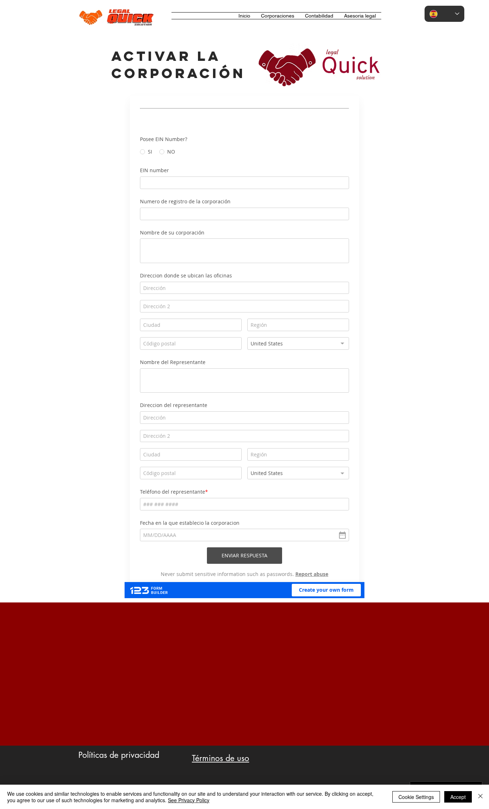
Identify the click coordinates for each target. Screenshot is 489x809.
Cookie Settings (416, 796)
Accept (458, 796)
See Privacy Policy (188, 800)
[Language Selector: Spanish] (444, 14)
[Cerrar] (480, 796)
